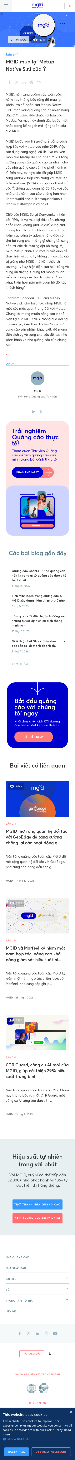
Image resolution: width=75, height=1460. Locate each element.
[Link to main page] (37, 5)
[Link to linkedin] (37, 1333)
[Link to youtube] (55, 1333)
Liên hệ (11, 1311)
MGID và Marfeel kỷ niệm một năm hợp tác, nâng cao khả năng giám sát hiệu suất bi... (35, 953)
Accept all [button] (16, 1451)
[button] (37, 1278)
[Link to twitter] (29, 1333)
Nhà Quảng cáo (17, 1257)
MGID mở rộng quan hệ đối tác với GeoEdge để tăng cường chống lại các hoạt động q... (36, 836)
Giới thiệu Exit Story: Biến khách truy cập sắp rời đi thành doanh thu (38, 643)
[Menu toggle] (6, 6)
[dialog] (37, 1434)
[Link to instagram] (46, 1333)
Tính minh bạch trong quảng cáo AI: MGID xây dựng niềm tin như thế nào (38, 598)
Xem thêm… (21, 664)
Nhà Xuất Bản (16, 1268)
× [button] (70, 1412)
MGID (37, 391)
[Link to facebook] (20, 1333)
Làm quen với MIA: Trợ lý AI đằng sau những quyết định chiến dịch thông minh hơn (39, 620)
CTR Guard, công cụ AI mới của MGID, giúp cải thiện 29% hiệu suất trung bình (37, 1070)
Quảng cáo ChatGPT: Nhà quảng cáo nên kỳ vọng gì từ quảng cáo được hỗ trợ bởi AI (39, 575)
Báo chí (11, 54)
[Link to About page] (37, 1388)
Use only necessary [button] (51, 1451)
